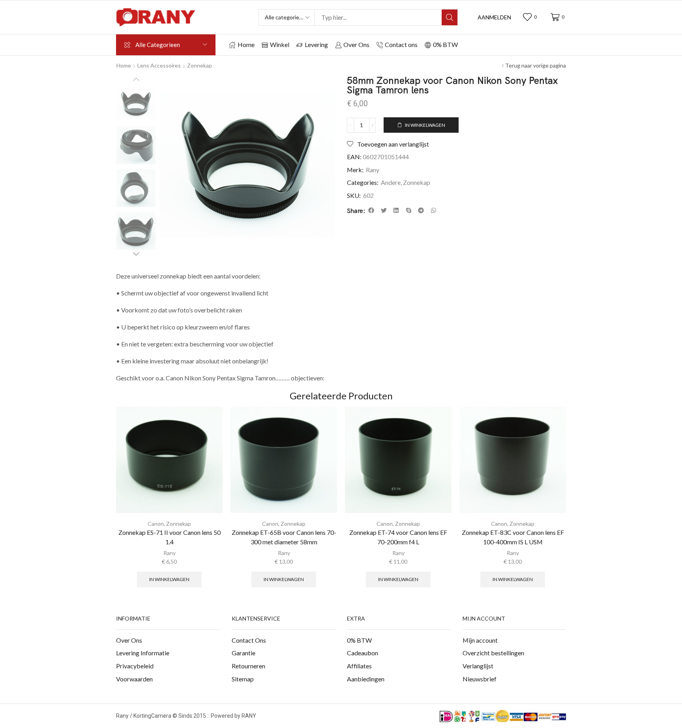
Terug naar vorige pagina (535, 65)
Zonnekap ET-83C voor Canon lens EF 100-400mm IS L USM (513, 537)
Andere (391, 182)
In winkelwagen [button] (169, 579)
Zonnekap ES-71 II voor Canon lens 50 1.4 (169, 537)
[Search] (449, 17)
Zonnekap (199, 65)
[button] (494, 17)
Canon (156, 523)
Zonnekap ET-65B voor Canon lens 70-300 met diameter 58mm (284, 537)
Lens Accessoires (159, 65)
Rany (372, 169)
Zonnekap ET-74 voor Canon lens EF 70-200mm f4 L (398, 537)
